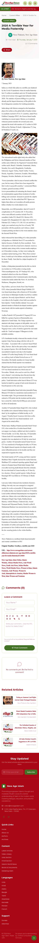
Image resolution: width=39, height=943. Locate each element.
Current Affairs (14, 15)
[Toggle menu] (35, 3)
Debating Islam (7, 871)
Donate (4, 920)
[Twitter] (9, 817)
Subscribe (31, 772)
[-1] (26, 616)
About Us (5, 833)
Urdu (3, 882)
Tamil (4, 896)
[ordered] (7, 619)
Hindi (4, 886)
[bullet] (10, 619)
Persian (4, 906)
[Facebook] (4, 817)
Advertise (5, 924)
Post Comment (20, 648)
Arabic (4, 889)
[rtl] (21, 616)
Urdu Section (6, 857)
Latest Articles (7, 851)
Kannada (5, 902)
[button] (17, 616)
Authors (5, 836)
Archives (5, 839)
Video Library (7, 854)
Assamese (5, 899)
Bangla (4, 892)
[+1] (29, 616)
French (4, 909)
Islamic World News (9, 864)
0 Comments (32, 44)
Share (8, 50)
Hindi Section (7, 861)
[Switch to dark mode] (30, 3)
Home (4, 15)
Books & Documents (9, 867)
